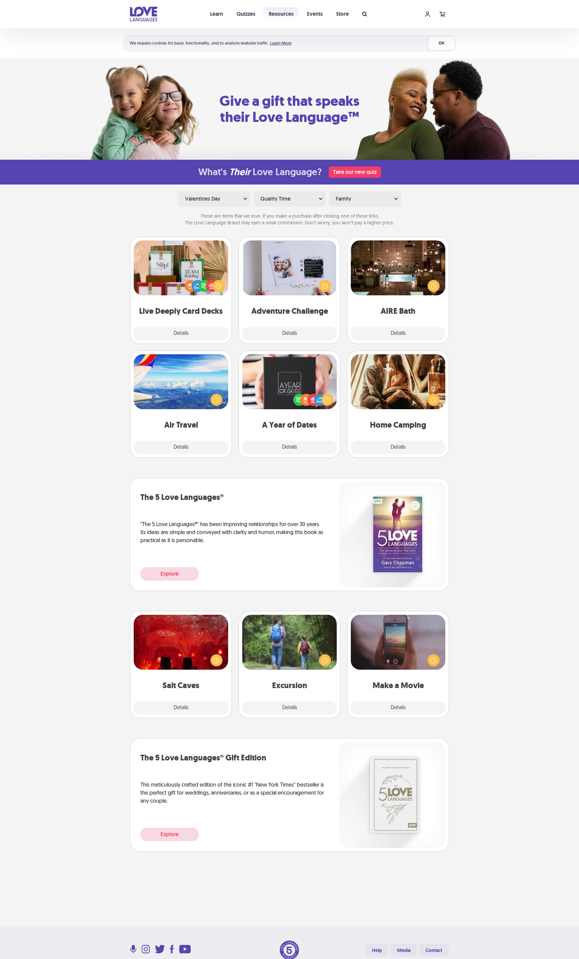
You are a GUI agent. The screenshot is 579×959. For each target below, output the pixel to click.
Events (315, 13)
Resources (281, 13)
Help (377, 950)
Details (181, 333)
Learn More (281, 43)
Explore (169, 573)
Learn (216, 13)
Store (342, 13)
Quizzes (246, 13)
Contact (434, 950)
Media (403, 950)
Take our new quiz (355, 171)
